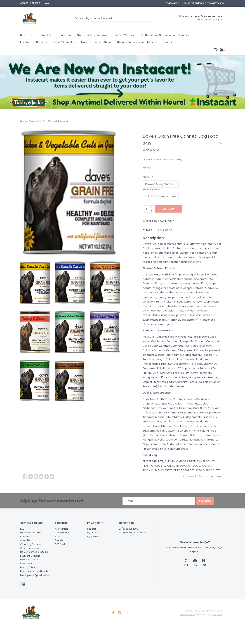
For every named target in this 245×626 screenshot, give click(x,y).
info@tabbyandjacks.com (133, 532)
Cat (33, 35)
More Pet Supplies (65, 42)
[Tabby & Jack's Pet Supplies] (43, 18)
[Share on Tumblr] (46, 476)
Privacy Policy (27, 567)
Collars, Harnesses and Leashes (137, 42)
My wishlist (93, 536)
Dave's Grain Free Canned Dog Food (48, 121)
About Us (25, 540)
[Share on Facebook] (25, 476)
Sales (58, 536)
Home (23, 121)
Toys (84, 42)
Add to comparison (211, 476)
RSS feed (60, 544)
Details (148, 230)
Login (46, 3)
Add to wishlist (190, 476)
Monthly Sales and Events (34, 571)
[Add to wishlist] (220, 143)
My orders (92, 532)
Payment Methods (30, 555)
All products (61, 528)
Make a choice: (153, 189)
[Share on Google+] (30, 476)
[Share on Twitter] (52, 476)
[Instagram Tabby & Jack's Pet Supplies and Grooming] (126, 612)
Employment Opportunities (34, 575)
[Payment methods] (24, 585)
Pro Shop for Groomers (34, 42)
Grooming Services (30, 544)
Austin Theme (187, 614)
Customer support (30, 548)
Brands (167, 42)
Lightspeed (216, 614)
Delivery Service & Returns (34, 551)
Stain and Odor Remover (92, 35)
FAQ (22, 528)
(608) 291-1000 (129, 528)
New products (62, 532)
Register (91, 528)
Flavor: (148, 176)
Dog (22, 35)
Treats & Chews (102, 42)
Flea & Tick (64, 35)
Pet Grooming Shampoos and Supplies (165, 35)
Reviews (165, 230)
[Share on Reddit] (41, 476)
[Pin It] (36, 476)
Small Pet (46, 35)
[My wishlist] (216, 50)
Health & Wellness (124, 35)
